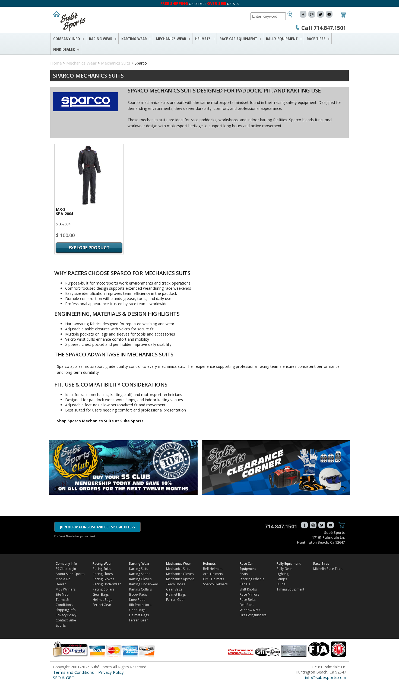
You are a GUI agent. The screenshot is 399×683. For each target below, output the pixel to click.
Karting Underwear (143, 584)
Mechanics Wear (171, 38)
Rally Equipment (282, 38)
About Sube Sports (70, 574)
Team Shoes (175, 584)
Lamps (282, 579)
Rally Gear (284, 568)
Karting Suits (138, 568)
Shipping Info (66, 610)
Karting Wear (134, 38)
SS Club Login (66, 568)
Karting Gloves (140, 579)
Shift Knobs (248, 589)
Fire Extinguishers (253, 615)
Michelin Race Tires (327, 568)
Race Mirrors (249, 594)
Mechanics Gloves (180, 574)
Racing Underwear (107, 584)
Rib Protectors (140, 604)
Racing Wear (100, 38)
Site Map (62, 594)
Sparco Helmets (215, 584)
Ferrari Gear (102, 604)
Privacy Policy (66, 615)
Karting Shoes (139, 574)
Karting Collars (140, 589)
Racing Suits (101, 568)
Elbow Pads (138, 594)
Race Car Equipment (238, 38)
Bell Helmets (212, 568)
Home (56, 63)
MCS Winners (65, 589)
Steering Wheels (252, 579)
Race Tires (316, 38)
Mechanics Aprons (180, 579)
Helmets (203, 38)
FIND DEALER (64, 49)
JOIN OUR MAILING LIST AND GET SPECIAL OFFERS (97, 526)
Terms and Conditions (73, 672)
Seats (244, 574)
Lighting (283, 574)
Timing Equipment (290, 589)
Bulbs (281, 584)
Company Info (66, 38)
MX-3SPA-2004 (64, 211)
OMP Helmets (213, 579)
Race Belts (247, 599)
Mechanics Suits (115, 63)
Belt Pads (247, 604)
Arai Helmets (213, 574)
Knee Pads (137, 599)
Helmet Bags (102, 599)
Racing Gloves (103, 579)
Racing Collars (103, 589)
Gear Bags (101, 594)
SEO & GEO (64, 677)
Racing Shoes (103, 574)
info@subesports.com (325, 677)
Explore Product (89, 248)
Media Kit (63, 579)
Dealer (61, 584)
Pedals (245, 584)
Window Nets (250, 610)
